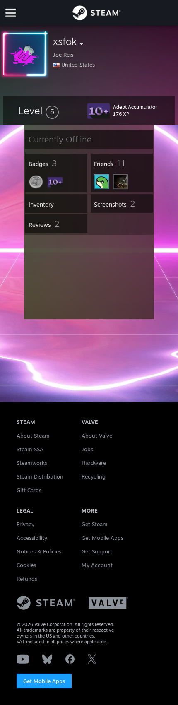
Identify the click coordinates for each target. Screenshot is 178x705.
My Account (97, 565)
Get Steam (95, 524)
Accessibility (32, 537)
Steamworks (32, 463)
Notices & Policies (39, 551)
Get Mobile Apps (44, 681)
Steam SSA (30, 449)
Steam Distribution (40, 476)
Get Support (97, 551)
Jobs (87, 449)
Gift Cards (29, 490)
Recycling (94, 476)
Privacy (25, 524)
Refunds (27, 578)
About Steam (33, 435)
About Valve (97, 435)
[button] (38, 110)
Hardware (94, 463)
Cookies (26, 565)
